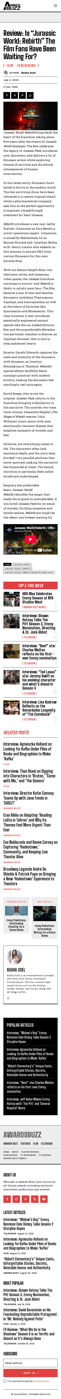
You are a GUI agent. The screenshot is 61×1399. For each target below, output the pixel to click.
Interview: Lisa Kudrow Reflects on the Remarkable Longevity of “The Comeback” (39, 708)
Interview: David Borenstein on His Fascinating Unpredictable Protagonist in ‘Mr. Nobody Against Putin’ (30, 1314)
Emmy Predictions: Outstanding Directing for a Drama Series (16, 925)
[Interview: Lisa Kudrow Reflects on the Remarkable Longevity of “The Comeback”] (11, 707)
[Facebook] (6, 95)
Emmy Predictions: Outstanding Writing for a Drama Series (44, 930)
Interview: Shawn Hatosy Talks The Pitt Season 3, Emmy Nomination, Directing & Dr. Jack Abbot (39, 623)
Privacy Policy (41, 1381)
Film (6, 764)
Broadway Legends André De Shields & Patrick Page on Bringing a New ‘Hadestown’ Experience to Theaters (29, 876)
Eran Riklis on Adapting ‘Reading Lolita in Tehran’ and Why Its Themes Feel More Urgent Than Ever (27, 822)
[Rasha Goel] (6, 73)
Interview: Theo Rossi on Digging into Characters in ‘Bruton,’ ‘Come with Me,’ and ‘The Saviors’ (29, 776)
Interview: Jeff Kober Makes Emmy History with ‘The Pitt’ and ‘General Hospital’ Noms (28, 1103)
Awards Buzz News (34, 607)
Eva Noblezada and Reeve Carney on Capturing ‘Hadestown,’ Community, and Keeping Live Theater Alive (30, 849)
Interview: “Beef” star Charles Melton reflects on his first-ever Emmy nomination (39, 652)
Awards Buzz (12, 808)
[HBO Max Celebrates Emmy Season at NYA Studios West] (11, 599)
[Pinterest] (22, 95)
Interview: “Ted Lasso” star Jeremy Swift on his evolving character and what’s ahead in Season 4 (39, 680)
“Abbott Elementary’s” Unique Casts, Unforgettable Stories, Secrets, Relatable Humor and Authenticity (29, 1070)
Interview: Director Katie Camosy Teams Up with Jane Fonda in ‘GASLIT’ (28, 798)
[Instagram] (8, 997)
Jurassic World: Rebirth (18, 568)
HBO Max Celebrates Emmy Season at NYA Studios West (37, 597)
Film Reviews (26, 65)
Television (29, 637)
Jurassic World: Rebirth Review (21, 572)
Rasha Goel (28, 72)
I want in (28, 1373)
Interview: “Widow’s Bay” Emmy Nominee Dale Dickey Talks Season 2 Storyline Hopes (29, 1037)
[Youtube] (44, 1199)
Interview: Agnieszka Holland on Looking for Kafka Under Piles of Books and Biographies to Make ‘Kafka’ (27, 751)
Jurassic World (21, 564)
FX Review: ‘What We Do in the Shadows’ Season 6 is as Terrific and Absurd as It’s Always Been (28, 1334)
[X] (14, 95)
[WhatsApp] (30, 95)
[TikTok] (25, 1199)
